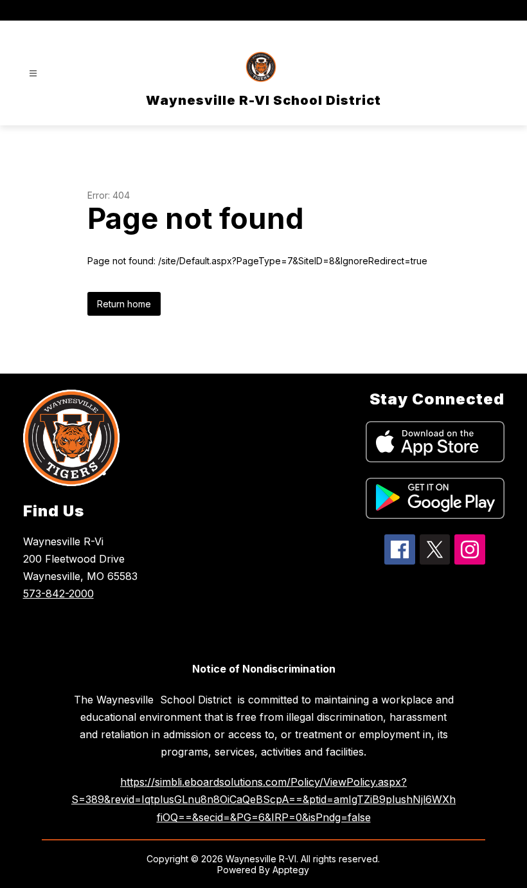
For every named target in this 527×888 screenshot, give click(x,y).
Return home (124, 303)
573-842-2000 (58, 593)
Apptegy (290, 869)
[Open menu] (33, 73)
